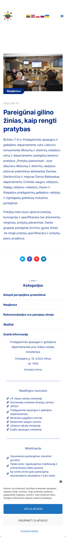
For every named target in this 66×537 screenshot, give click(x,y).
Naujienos (14, 91)
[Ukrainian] (47, 16)
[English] (32, 16)
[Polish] (37, 16)
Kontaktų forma (33, 369)
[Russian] (42, 16)
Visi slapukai (33, 509)
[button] (60, 481)
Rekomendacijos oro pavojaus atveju (28, 314)
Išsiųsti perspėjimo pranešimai (24, 295)
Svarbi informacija (15, 334)
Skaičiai (8, 324)
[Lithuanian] (28, 16)
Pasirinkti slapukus (33, 520)
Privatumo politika (29, 531)
